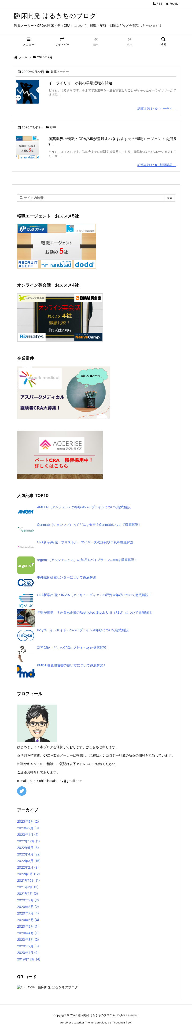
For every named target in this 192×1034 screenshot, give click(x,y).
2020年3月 (28, 939)
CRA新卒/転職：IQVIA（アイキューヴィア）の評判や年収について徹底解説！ (94, 595)
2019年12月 (28, 959)
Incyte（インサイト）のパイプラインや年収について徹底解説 (83, 630)
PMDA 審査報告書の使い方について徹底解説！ (71, 665)
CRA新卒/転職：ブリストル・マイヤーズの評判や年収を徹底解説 (85, 542)
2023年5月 (28, 821)
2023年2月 (28, 828)
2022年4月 (29, 854)
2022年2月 (28, 867)
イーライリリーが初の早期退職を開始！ (82, 83)
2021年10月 (28, 880)
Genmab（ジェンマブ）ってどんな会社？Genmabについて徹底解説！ (89, 524)
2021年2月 (27, 887)
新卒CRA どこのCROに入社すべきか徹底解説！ (73, 648)
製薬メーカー (60, 72)
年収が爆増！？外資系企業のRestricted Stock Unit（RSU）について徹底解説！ (96, 612)
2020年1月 (28, 953)
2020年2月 (28, 946)
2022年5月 (28, 848)
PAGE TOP (183, 998)
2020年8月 (28, 907)
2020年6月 (28, 920)
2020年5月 (28, 926)
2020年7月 (28, 913)
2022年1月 (28, 874)
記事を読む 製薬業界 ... (156, 165)
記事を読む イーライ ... (156, 109)
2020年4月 (28, 933)
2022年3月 (29, 861)
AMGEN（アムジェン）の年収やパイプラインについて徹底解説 (84, 507)
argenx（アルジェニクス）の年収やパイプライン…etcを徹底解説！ (87, 560)
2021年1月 (27, 894)
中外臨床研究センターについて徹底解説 (66, 577)
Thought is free (121, 1022)
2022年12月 (28, 841)
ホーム (22, 57)
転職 (53, 127)
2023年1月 (27, 834)
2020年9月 (28, 900)
